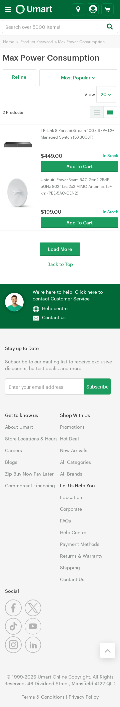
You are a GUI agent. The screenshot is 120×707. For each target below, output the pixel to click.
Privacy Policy (84, 697)
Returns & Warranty (81, 556)
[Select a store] (78, 9)
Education (71, 497)
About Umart (19, 427)
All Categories (75, 462)
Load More (60, 249)
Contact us (54, 317)
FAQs (65, 520)
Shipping (70, 567)
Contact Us (72, 579)
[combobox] (60, 26)
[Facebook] (15, 614)
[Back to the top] (107, 650)
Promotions (72, 427)
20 (104, 94)
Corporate (71, 509)
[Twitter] (34, 614)
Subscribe (97, 386)
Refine (19, 77)
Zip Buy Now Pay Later (29, 474)
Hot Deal (69, 438)
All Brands (71, 474)
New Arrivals (73, 450)
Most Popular (76, 77)
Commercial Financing (30, 485)
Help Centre (73, 532)
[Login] (93, 9)
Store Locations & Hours (31, 438)
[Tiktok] (15, 633)
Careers (13, 450)
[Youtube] (34, 633)
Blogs (11, 462)
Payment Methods (79, 544)
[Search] (109, 26)
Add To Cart (79, 166)
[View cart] (107, 9)
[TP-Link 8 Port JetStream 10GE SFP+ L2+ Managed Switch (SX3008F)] (18, 143)
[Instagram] (15, 651)
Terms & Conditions (43, 697)
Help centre (55, 308)
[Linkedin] (34, 651)
